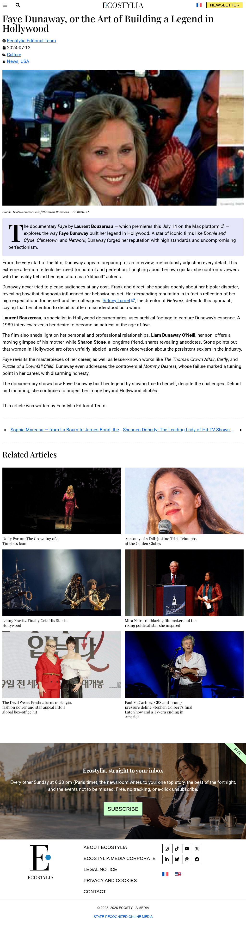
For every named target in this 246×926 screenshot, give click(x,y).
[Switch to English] (178, 874)
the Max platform (202, 226)
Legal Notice (100, 869)
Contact (95, 891)
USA (25, 61)
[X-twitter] (197, 848)
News (12, 61)
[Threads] (187, 859)
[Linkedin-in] (166, 859)
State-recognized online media (123, 917)
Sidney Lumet (116, 300)
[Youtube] (187, 848)
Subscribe (123, 809)
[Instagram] (166, 848)
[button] (5, 5)
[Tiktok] (176, 848)
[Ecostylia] (40, 858)
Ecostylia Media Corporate (120, 858)
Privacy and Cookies (110, 880)
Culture (14, 54)
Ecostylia (41, 877)
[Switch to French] (199, 5)
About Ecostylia (105, 847)
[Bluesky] (176, 859)
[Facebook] (197, 859)
